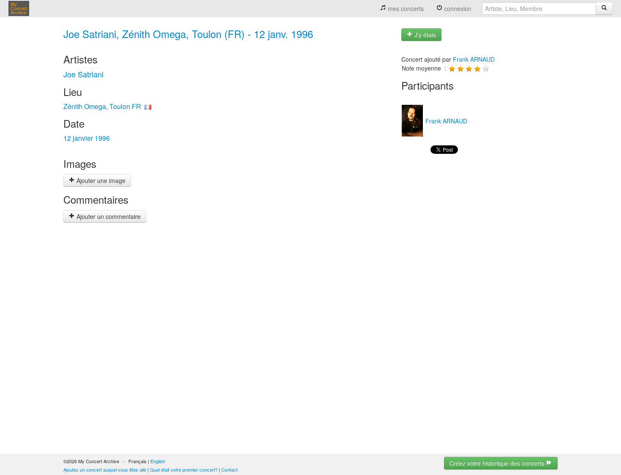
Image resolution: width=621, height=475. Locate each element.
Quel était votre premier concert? (184, 469)
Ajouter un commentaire (108, 216)
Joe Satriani (83, 73)
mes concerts (405, 8)
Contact (229, 469)
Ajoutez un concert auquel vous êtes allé (104, 469)
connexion (456, 8)
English (157, 461)
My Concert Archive (19, 8)
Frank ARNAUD (474, 59)
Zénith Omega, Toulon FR (102, 106)
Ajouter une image (100, 180)
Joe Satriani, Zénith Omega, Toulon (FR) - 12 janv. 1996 (188, 33)
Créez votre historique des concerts (497, 463)
